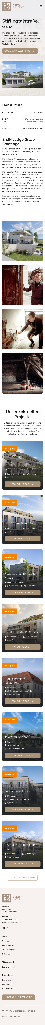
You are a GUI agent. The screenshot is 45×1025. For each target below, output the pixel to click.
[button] (40, 6)
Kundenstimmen (8, 945)
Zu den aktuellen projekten (20, 51)
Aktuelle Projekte (8, 950)
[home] (13, 6)
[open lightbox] (22, 241)
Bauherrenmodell (8, 967)
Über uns (5, 941)
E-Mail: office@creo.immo (11, 922)
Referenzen (6, 954)
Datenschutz (7, 984)
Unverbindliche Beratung (18, 997)
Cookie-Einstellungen (10, 989)
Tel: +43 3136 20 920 (10, 920)
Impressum (6, 980)
